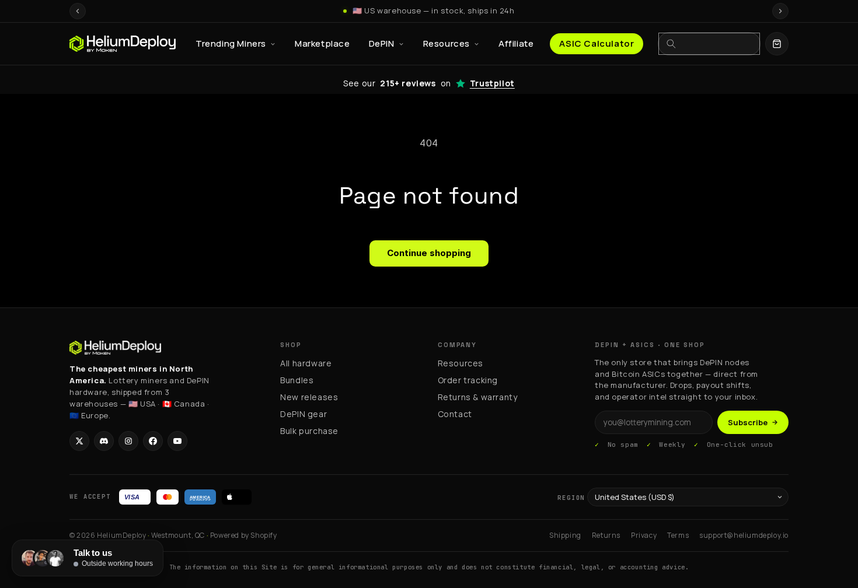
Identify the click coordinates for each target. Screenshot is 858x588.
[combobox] (716, 44)
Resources (446, 43)
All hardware (306, 363)
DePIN (382, 43)
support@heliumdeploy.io (744, 535)
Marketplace (322, 43)
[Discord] (104, 441)
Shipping (565, 535)
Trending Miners (231, 43)
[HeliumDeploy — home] (122, 44)
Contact (455, 413)
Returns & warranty (478, 396)
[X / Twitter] (79, 441)
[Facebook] (153, 441)
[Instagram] (128, 441)
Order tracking (468, 380)
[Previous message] (77, 11)
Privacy (644, 535)
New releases (309, 396)
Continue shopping (429, 252)
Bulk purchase (309, 430)
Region (571, 498)
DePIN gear (303, 413)
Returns (606, 535)
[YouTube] (177, 441)
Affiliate (515, 43)
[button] (777, 43)
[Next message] (780, 11)
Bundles (296, 380)
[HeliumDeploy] (115, 348)
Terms (678, 535)
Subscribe (748, 422)
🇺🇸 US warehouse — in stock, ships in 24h (433, 10)
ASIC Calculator (596, 43)
